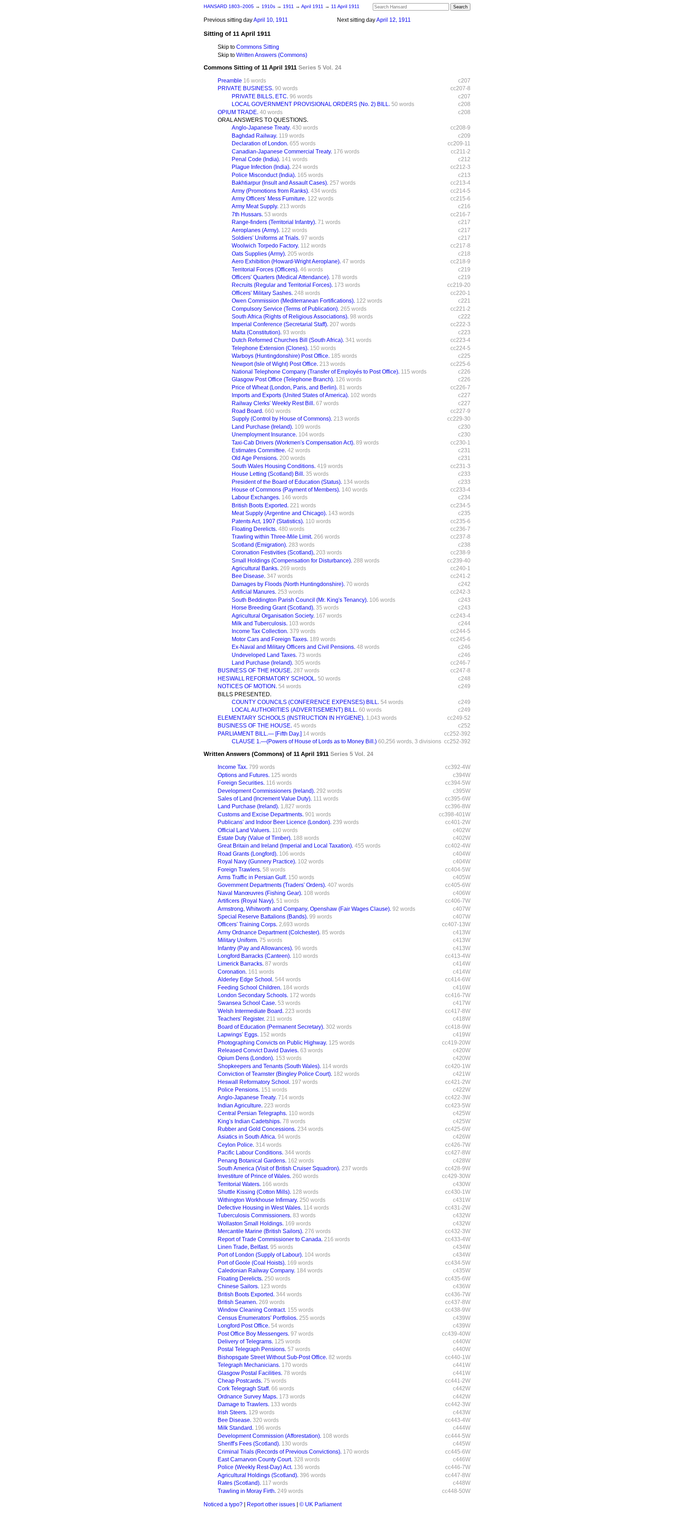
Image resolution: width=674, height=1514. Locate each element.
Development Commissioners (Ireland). (266, 791)
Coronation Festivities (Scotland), (273, 552)
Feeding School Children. (250, 987)
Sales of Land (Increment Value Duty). (265, 799)
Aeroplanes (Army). (256, 230)
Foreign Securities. (241, 783)
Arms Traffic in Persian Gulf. (252, 877)
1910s (269, 6)
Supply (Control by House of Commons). (282, 419)
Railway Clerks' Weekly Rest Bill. (273, 403)
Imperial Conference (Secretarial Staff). (280, 324)
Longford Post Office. (244, 1326)
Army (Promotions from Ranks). (270, 191)
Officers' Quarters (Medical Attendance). (281, 277)
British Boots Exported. (260, 505)
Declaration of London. (260, 143)
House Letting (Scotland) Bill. (268, 474)
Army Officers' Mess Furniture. (269, 199)
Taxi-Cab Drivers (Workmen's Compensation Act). (293, 443)
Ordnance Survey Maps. (248, 1397)
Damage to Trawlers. (243, 1404)
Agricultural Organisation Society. (273, 616)
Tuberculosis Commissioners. (254, 1215)
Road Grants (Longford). (248, 854)
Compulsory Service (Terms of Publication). (285, 309)
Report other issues (271, 1504)
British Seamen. (237, 1302)
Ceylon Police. (236, 1145)
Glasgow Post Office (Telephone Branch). (283, 379)
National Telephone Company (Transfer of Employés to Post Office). (315, 372)
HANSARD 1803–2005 (229, 6)
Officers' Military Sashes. (262, 293)
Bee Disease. (248, 576)
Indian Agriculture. (240, 1105)
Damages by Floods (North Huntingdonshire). (288, 584)
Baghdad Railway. (254, 136)
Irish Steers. (232, 1412)
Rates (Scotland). (239, 1483)
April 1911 (313, 6)
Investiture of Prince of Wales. (254, 1176)
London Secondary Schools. (253, 995)
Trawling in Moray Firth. (247, 1491)
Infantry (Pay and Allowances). (255, 948)
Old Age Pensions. (255, 458)
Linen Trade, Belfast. (243, 1247)
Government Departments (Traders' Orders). (272, 885)
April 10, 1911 (270, 20)
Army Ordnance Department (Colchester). (269, 932)
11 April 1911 (345, 6)
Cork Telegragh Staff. (244, 1388)
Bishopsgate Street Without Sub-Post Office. (272, 1357)
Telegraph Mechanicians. (249, 1365)
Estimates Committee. (259, 450)
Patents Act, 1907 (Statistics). (268, 521)
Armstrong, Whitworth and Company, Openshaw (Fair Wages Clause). (304, 909)
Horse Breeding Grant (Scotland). (273, 608)
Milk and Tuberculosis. (260, 623)
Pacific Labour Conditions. (250, 1153)
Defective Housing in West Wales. (260, 1208)
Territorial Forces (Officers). (265, 269)
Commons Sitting (257, 47)
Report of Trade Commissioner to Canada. (270, 1239)
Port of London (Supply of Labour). (260, 1255)
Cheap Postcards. (240, 1381)
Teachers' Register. (241, 1019)
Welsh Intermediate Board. (251, 1011)
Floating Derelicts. (254, 529)
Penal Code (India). (256, 159)
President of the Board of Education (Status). (287, 482)
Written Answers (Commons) (271, 55)
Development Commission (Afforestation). (269, 1436)
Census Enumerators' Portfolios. (258, 1318)
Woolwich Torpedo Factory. (265, 246)
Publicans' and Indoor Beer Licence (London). (274, 822)
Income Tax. (232, 767)
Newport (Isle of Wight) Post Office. (275, 364)
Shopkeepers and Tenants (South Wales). (269, 1066)
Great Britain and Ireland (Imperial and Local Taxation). (285, 846)
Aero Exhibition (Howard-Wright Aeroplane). (286, 261)
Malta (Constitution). (257, 332)
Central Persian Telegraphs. (252, 1113)
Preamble (230, 81)
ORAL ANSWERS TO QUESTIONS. (263, 120)
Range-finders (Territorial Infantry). (274, 222)
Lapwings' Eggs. (238, 1035)
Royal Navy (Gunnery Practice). (257, 861)
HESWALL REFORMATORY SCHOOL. (267, 679)
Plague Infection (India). (261, 167)
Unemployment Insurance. (264, 434)
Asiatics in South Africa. (247, 1137)
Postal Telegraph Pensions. (252, 1349)
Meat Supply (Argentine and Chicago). (279, 513)
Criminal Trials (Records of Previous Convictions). (280, 1452)
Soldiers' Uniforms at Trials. (266, 238)
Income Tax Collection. (260, 631)
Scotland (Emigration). (259, 545)
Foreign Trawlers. (239, 870)
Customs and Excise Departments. (261, 814)
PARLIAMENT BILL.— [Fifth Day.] (260, 734)
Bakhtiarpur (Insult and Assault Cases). (280, 183)
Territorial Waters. (239, 1184)
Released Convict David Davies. (258, 1050)
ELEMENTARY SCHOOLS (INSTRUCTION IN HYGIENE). (291, 718)
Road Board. (247, 411)
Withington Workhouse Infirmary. (258, 1200)
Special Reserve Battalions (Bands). (263, 917)
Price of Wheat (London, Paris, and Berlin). (285, 387)
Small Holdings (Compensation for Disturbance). (292, 561)
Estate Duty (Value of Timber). (255, 838)
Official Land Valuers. (244, 830)
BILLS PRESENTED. (244, 694)
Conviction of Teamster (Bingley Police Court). (275, 1074)
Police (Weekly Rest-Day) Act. (255, 1467)
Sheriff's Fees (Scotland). (249, 1444)
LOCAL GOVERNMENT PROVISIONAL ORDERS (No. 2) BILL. (311, 104)
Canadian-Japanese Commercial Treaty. (282, 151)
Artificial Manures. (254, 592)
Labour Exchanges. (256, 497)
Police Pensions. (239, 1090)
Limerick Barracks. (241, 964)
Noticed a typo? (223, 1504)
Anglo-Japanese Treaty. (261, 128)
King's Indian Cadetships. (249, 1121)
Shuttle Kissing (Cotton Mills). (254, 1192)
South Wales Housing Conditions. (274, 466)
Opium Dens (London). (246, 1058)
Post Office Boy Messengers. (253, 1334)
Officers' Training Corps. (247, 924)
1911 (289, 6)
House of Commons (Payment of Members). (286, 490)
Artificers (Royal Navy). (246, 901)
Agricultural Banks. (255, 568)
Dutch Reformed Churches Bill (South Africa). (288, 340)
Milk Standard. (235, 1428)
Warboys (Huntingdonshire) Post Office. (281, 356)
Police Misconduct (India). (264, 175)
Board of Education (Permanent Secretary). (271, 1027)
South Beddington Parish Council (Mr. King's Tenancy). (300, 600)
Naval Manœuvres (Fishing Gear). (260, 893)
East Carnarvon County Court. (255, 1459)
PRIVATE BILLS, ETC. (260, 96)
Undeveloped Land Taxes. (264, 655)
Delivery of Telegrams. (245, 1341)
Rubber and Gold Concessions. (257, 1129)
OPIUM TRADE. (238, 112)
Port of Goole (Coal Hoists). (252, 1263)
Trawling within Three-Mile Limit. (272, 537)
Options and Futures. (244, 775)
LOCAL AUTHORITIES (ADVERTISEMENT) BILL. (294, 710)
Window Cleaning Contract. (252, 1310)
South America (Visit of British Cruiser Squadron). (279, 1168)
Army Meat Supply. (255, 206)
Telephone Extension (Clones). (270, 348)
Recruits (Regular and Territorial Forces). (282, 285)
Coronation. (232, 972)
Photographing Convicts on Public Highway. (272, 1043)
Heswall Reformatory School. (254, 1082)
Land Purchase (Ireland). (262, 427)
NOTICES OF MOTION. (247, 686)
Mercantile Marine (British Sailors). (260, 1231)
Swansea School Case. (247, 1003)
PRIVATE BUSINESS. (245, 88)
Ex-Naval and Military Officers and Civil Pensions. (293, 647)
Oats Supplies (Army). (259, 254)
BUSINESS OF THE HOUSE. (255, 670)
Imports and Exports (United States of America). (290, 395)
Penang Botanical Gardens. (252, 1161)
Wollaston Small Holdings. (251, 1223)
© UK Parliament (320, 1504)
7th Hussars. (247, 214)
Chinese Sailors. (238, 1286)
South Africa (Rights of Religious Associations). (290, 317)
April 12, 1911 (393, 20)
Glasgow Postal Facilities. (250, 1373)
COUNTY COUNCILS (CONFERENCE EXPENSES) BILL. (305, 702)
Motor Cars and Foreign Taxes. (270, 639)
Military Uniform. (238, 940)
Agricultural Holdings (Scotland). (258, 1475)
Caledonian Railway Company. (256, 1270)
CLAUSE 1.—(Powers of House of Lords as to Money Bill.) (304, 741)
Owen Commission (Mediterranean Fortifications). (293, 301)
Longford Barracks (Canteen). (254, 956)
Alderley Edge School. (245, 979)
